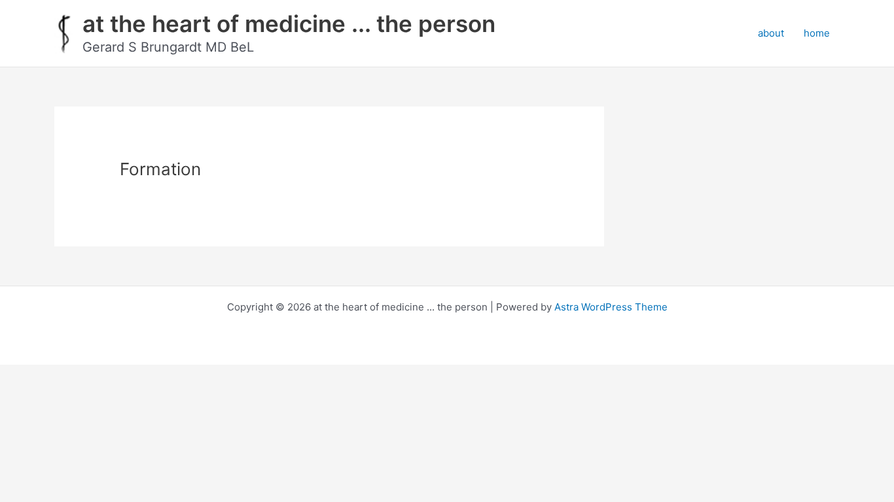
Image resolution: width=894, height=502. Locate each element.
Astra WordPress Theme (611, 307)
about (771, 33)
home (817, 33)
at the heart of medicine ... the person (288, 23)
